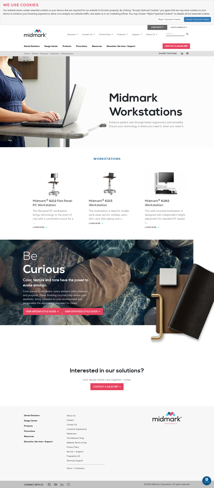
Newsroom (72, 433)
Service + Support (75, 451)
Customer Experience (77, 429)
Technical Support (75, 460)
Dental (35, 53)
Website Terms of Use (77, 442)
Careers (70, 420)
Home (27, 53)
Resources (97, 46)
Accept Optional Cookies (197, 19)
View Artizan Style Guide (41, 311)
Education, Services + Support (121, 46)
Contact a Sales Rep (176, 46)
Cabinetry (54, 53)
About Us (150, 34)
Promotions (81, 46)
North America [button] (178, 27)
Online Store (105, 34)
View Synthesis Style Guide (81, 311)
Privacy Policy (73, 447)
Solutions (71, 34)
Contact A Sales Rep (105, 386)
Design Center (51, 46)
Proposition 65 (73, 456)
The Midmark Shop (75, 438)
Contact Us (87, 34)
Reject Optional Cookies (169, 19)
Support (136, 34)
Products (121, 34)
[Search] (187, 34)
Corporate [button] (156, 27)
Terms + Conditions (75, 468)
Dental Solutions (32, 46)
